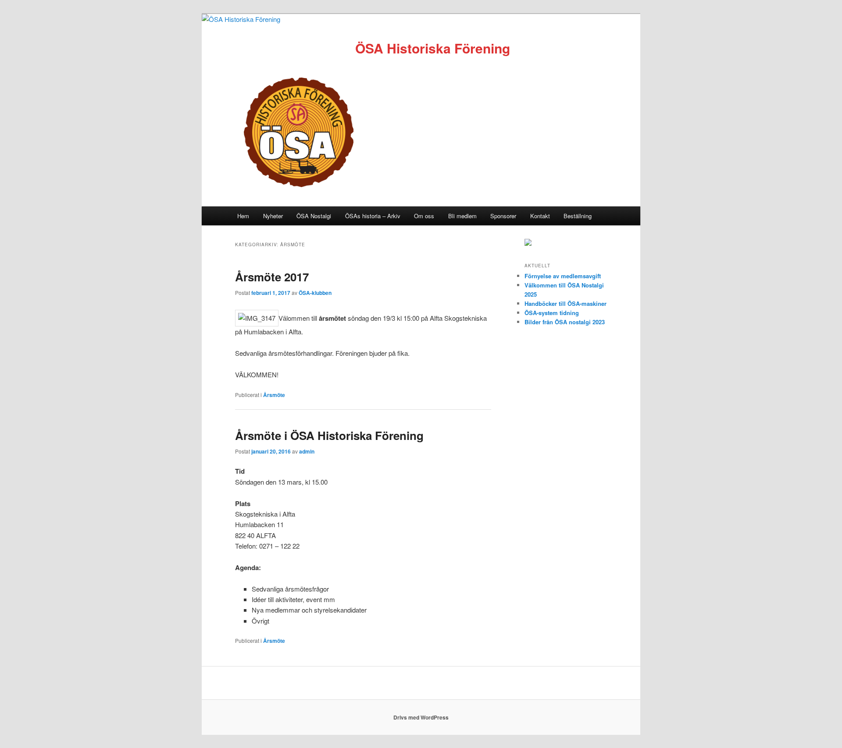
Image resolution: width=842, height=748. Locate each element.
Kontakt (540, 216)
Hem (243, 216)
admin (306, 451)
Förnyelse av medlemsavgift (562, 276)
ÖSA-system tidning (551, 312)
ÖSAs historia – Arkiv (372, 216)
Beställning (578, 216)
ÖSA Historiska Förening (432, 48)
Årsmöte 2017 (272, 277)
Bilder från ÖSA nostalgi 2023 (564, 322)
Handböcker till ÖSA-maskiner (565, 303)
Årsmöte (274, 395)
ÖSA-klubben (315, 293)
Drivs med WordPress (421, 717)
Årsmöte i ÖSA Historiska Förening (329, 435)
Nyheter (273, 216)
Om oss (424, 216)
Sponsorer (503, 216)
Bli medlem (462, 216)
